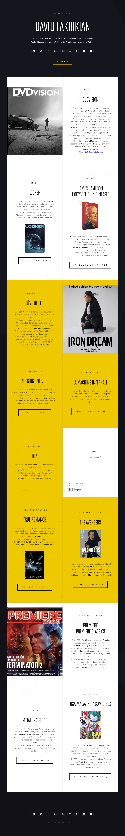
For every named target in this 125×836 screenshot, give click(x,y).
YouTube (38, 337)
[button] (33, 51)
